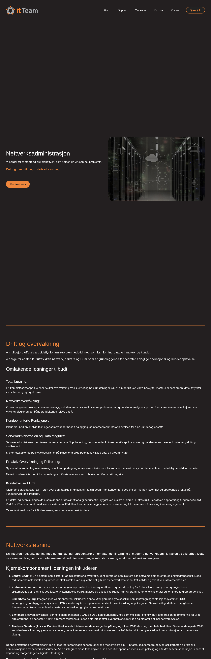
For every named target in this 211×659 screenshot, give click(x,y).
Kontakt (175, 10)
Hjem (107, 10)
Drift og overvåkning (20, 169)
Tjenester (140, 10)
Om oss (158, 10)
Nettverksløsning (48, 169)
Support (122, 10)
